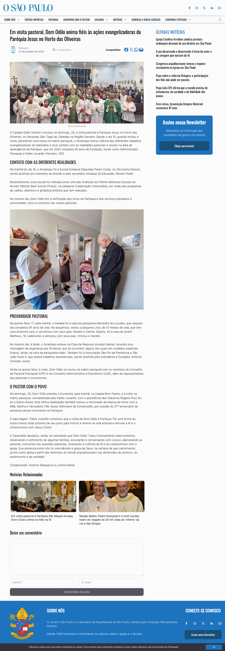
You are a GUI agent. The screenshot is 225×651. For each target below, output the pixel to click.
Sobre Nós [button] (9, 20)
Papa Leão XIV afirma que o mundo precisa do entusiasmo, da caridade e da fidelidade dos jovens (182, 91)
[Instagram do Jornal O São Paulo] (196, 8)
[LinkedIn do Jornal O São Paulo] (212, 8)
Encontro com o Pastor (76, 20)
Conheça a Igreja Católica (146, 20)
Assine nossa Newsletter (203, 635)
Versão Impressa (34, 20)
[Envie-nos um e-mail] (219, 8)
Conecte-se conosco (203, 610)
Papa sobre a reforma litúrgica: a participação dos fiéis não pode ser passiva (182, 77)
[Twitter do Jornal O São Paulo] (204, 8)
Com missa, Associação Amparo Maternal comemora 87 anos (179, 106)
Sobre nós (56, 610)
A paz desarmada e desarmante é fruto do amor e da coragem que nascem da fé (184, 53)
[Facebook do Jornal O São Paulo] (189, 8)
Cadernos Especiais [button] (176, 20)
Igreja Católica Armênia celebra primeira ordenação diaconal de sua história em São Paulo (183, 41)
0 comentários (63, 49)
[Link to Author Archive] (13, 49)
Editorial (53, 20)
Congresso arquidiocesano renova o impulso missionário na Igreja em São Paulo (180, 65)
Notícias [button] (117, 20)
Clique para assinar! (184, 146)
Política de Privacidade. (168, 647)
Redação (23, 48)
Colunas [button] (99, 20)
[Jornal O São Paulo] (28, 10)
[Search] (220, 19)
